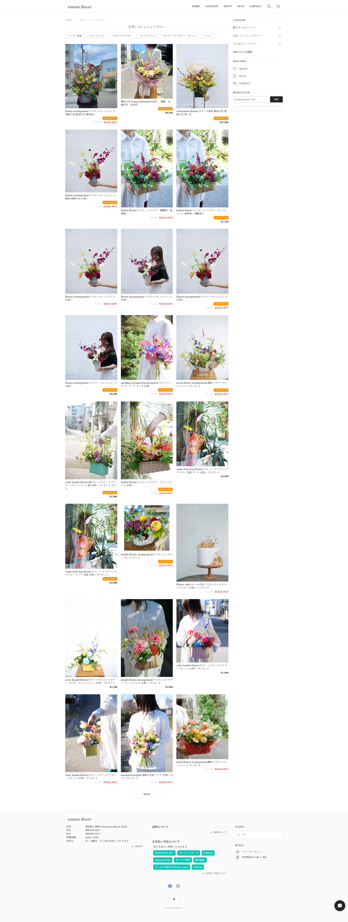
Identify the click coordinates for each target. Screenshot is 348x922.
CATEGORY (211, 6)
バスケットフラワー (122, 35)
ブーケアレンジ (148, 35)
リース (207, 35)
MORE (147, 794)
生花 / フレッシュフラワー (247, 35)
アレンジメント (97, 35)
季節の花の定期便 (242, 52)
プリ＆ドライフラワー (245, 44)
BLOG (241, 6)
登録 (276, 99)
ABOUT (227, 6)
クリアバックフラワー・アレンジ (179, 35)
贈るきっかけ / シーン (245, 27)
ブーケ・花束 (75, 35)
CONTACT (256, 6)
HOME (196, 6)
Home (68, 19)
